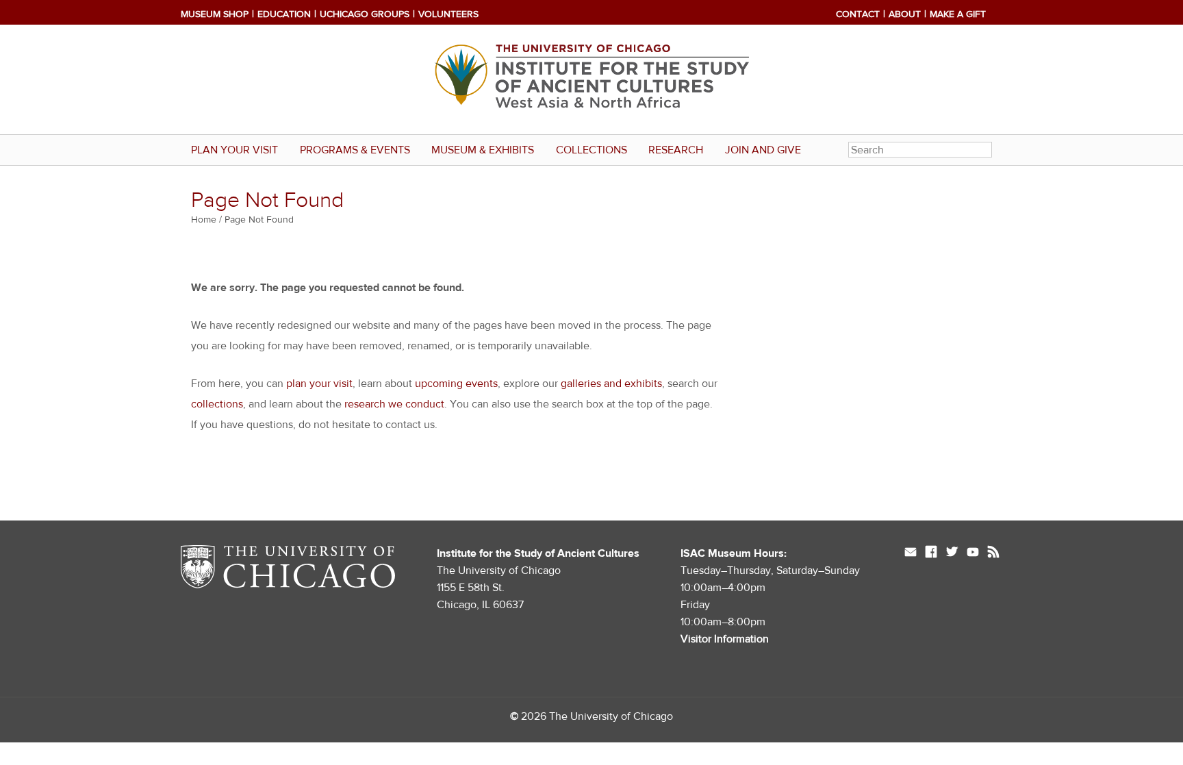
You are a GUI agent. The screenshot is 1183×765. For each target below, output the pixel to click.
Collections (591, 150)
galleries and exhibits (611, 383)
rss (993, 553)
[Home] (591, 79)
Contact (858, 14)
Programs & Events (355, 150)
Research (675, 150)
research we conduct (394, 404)
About (905, 14)
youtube (972, 553)
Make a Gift (958, 14)
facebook (931, 553)
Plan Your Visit (234, 150)
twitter (952, 553)
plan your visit (319, 383)
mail (910, 553)
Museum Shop (215, 14)
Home (203, 220)
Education (284, 14)
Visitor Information (724, 639)
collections (217, 404)
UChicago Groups (364, 14)
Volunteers (448, 14)
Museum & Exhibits (482, 150)
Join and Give (763, 150)
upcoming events (456, 383)
